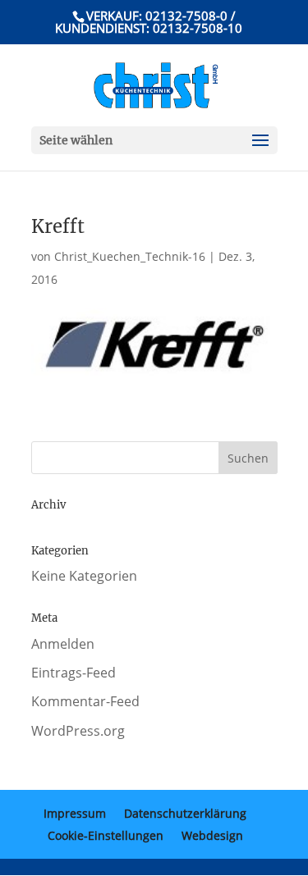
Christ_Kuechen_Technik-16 (129, 256)
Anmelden (62, 644)
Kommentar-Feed (85, 701)
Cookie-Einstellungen (105, 835)
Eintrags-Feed (73, 673)
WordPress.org (78, 731)
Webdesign (212, 835)
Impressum (75, 813)
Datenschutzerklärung (185, 813)
